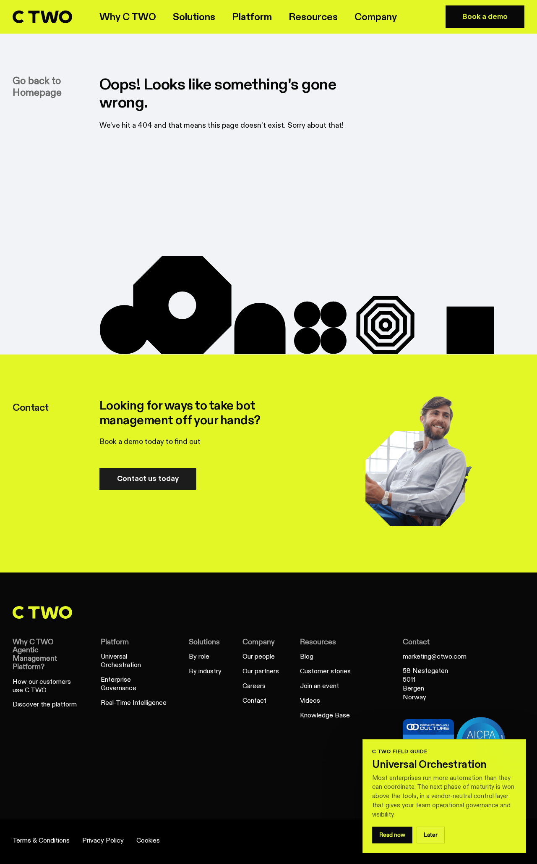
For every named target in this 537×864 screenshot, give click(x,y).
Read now (392, 835)
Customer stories (325, 671)
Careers (254, 686)
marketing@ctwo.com (435, 656)
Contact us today (148, 478)
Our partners (260, 671)
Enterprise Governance (118, 684)
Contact (254, 700)
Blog (306, 656)
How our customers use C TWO (42, 686)
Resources (318, 642)
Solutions (204, 642)
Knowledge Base (325, 715)
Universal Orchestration (121, 661)
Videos (310, 700)
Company (258, 642)
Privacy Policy (103, 840)
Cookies (148, 840)
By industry (205, 671)
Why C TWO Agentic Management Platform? (35, 654)
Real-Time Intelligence (134, 703)
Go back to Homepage (37, 87)
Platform (115, 642)
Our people (258, 656)
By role (199, 656)
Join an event (319, 686)
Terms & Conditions (41, 840)
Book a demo (485, 16)
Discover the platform (45, 704)
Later (431, 835)
